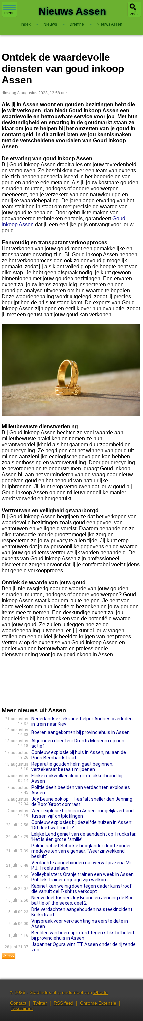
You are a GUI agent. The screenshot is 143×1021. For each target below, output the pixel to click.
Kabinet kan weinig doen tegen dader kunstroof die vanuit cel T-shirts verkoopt (81, 888)
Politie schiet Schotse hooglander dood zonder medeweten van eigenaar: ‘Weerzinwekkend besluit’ (81, 851)
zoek (134, 14)
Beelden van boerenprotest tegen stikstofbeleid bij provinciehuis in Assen (82, 935)
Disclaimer (22, 1008)
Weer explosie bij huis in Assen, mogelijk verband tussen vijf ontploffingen (82, 813)
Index (26, 24)
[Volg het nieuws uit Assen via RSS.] (9, 957)
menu (9, 13)
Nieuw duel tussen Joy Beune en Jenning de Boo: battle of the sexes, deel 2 (83, 900)
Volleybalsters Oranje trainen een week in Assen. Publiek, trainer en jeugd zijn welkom (83, 877)
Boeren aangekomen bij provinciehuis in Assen (80, 732)
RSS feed (63, 1003)
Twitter (40, 1003)
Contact (18, 1003)
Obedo (100, 992)
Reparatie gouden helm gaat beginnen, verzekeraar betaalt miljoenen (72, 766)
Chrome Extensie (98, 1003)
